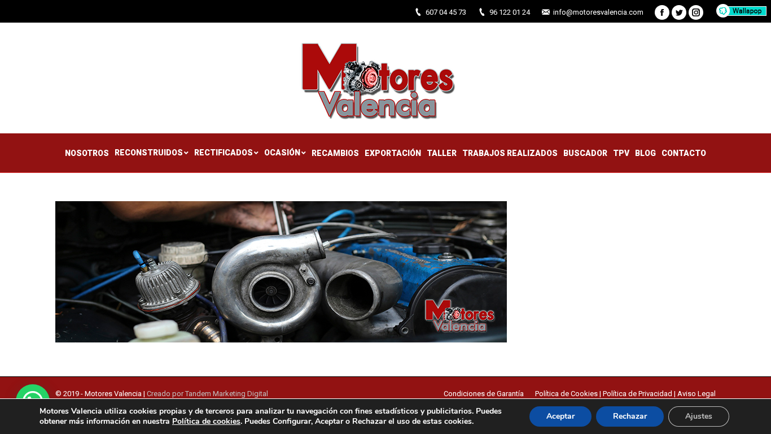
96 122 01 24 (509, 12)
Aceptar (560, 416)
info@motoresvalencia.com (598, 12)
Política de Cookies (567, 393)
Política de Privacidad (637, 393)
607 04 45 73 (446, 12)
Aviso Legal (696, 393)
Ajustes (698, 416)
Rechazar (630, 416)
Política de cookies (206, 421)
